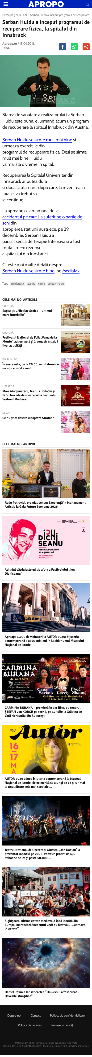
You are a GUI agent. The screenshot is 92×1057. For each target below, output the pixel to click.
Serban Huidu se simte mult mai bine (37, 139)
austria (31, 283)
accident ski (18, 283)
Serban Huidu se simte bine (28, 270)
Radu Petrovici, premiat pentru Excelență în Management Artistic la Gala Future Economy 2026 (45, 505)
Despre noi (14, 1015)
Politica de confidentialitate (67, 1015)
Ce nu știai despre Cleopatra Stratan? (28, 418)
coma (41, 283)
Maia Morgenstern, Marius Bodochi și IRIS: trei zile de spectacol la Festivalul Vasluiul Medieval (29, 395)
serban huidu (56, 283)
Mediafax (70, 270)
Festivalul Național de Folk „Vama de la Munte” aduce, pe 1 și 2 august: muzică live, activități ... (30, 341)
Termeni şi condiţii (62, 1025)
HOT (24, 15)
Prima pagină (10, 15)
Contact (36, 1015)
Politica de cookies (30, 1025)
